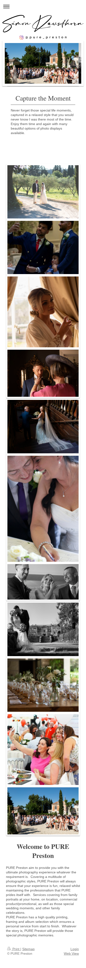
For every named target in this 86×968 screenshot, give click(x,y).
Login (74, 949)
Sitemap (28, 949)
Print (15, 949)
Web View (71, 953)
